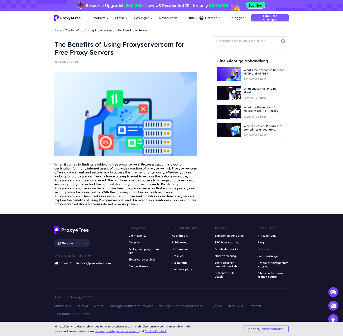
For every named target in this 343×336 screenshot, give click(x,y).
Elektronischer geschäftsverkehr (226, 264)
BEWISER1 (236, 306)
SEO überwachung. (227, 242)
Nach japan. (180, 235)
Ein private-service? (141, 259)
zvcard (256, 306)
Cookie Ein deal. (156, 331)
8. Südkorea (180, 242)
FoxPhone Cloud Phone (72, 314)
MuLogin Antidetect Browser (131, 306)
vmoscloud (62, 306)
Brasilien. (178, 256)
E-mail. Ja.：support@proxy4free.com (85, 263)
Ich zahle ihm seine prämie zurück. (270, 275)
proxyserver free (86, 176)
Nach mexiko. (181, 249)
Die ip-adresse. (138, 266)
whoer (98, 306)
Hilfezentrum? (266, 235)
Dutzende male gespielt (225, 274)
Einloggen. (237, 18)
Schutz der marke (226, 249)
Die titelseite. (137, 235)
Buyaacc (215, 306)
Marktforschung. (226, 256)
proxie (178, 180)
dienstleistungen (268, 256)
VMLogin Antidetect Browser (180, 306)
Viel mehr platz (182, 269)
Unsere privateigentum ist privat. (117, 331)
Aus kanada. (180, 262)
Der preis (134, 242)
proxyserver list (158, 168)
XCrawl (82, 306)
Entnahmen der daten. (229, 235)
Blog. (260, 242)
